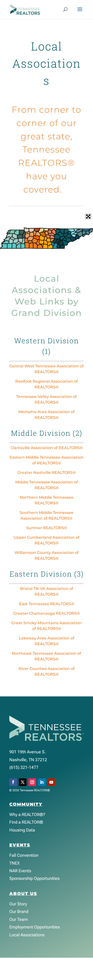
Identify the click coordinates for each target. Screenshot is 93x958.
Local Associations (27, 934)
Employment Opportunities (34, 926)
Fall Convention (23, 855)
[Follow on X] (22, 782)
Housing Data (22, 829)
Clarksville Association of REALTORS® (46, 448)
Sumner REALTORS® (46, 528)
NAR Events (20, 870)
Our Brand (18, 911)
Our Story (18, 903)
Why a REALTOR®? (27, 814)
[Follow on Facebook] (13, 782)
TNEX (14, 863)
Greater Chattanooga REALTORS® (46, 613)
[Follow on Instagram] (32, 782)
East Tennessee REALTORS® (46, 604)
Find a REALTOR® (26, 822)
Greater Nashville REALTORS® (46, 472)
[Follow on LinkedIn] (42, 782)
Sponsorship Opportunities (34, 878)
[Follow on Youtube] (51, 782)
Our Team (18, 919)
